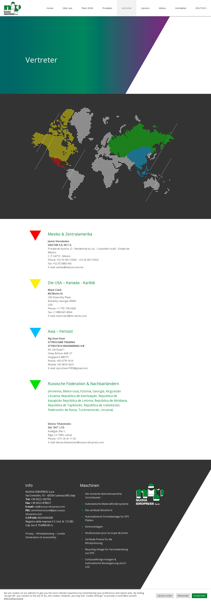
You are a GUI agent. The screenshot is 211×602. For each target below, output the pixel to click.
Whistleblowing (45, 533)
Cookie (61, 533)
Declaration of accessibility (40, 537)
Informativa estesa (13, 598)
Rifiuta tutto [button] (183, 595)
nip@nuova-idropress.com (49, 506)
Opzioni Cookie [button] (165, 595)
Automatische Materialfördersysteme (106, 504)
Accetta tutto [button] (199, 595)
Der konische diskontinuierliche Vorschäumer (103, 495)
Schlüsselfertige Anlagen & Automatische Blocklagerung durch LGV (105, 563)
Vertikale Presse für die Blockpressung (98, 541)
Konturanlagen (94, 526)
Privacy (29, 533)
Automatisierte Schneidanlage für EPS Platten (107, 518)
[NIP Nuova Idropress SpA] (12, 8)
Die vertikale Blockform (98, 510)
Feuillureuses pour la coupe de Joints (106, 533)
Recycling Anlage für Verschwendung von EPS (106, 551)
